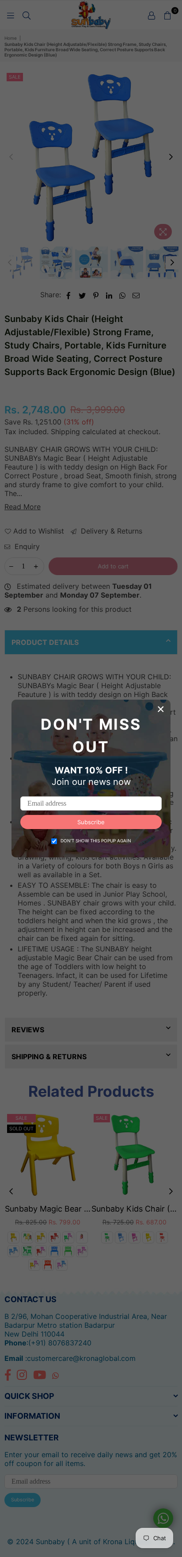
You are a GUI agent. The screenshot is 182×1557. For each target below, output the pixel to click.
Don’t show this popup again (96, 840)
